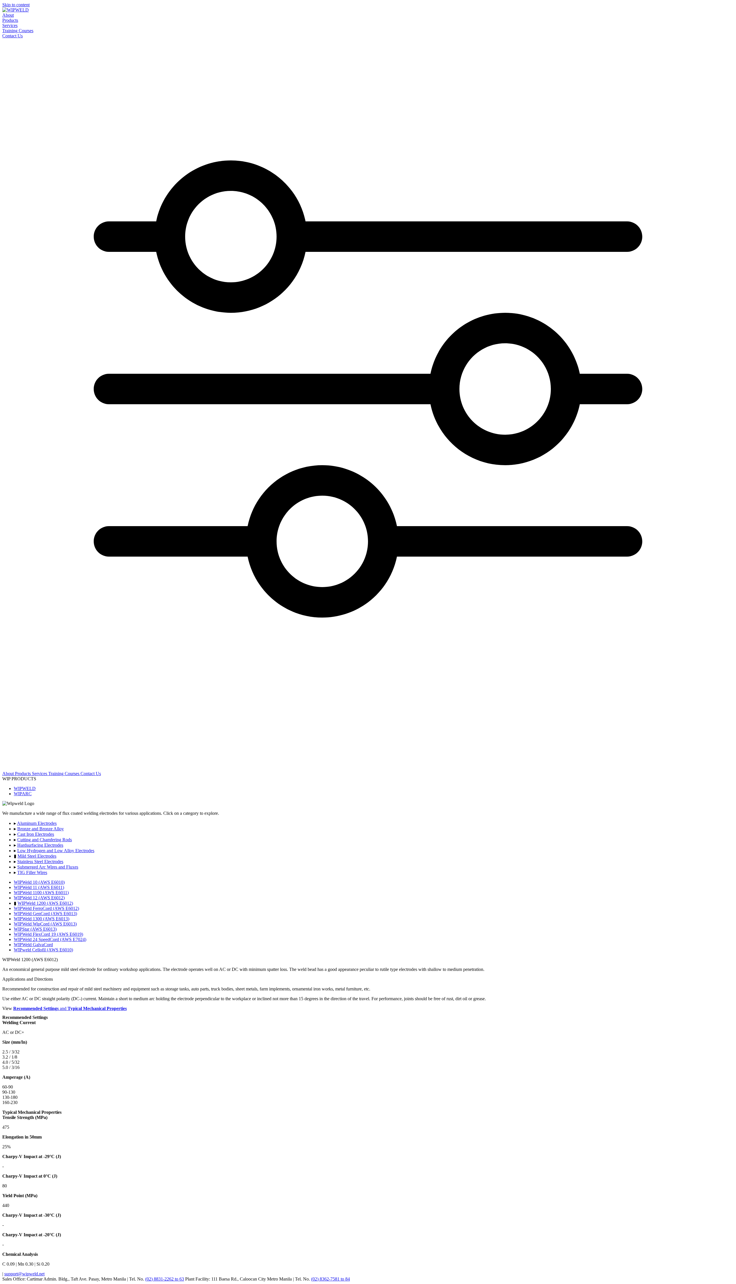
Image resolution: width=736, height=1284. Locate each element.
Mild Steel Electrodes (37, 856)
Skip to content (16, 4)
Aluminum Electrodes (37, 823)
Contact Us (12, 35)
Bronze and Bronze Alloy (40, 828)
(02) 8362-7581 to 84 (330, 1279)
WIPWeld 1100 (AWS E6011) (41, 892)
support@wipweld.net (24, 1273)
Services (10, 25)
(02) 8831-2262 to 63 (164, 1279)
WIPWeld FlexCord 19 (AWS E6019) (48, 934)
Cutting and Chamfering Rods (44, 839)
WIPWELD (25, 788)
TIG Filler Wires (32, 872)
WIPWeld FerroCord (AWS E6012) (46, 908)
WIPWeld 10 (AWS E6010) (39, 882)
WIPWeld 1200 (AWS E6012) (45, 903)
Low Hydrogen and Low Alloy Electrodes (55, 850)
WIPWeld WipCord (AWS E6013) (45, 923)
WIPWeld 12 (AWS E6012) (39, 897)
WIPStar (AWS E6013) (35, 929)
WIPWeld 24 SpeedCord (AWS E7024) (50, 939)
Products (10, 20)
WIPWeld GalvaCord (33, 944)
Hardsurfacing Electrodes (40, 845)
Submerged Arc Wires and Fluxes (47, 867)
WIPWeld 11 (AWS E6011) (39, 887)
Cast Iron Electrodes (35, 834)
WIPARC (23, 793)
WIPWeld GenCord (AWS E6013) (45, 913)
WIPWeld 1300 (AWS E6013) (41, 918)
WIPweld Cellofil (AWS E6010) (43, 949)
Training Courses (17, 30)
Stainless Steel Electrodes (40, 861)
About (8, 15)
